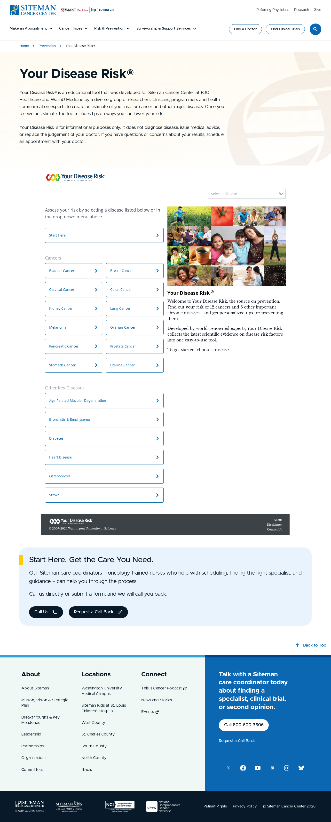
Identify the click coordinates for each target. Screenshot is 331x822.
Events (147, 712)
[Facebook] (243, 768)
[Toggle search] (315, 29)
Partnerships (32, 746)
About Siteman (35, 688)
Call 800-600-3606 (244, 725)
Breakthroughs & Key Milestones (40, 720)
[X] (228, 768)
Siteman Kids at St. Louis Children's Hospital (103, 708)
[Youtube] (257, 768)
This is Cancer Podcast (161, 688)
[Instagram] (286, 768)
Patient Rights (215, 806)
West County (93, 723)
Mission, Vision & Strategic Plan (44, 702)
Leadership (31, 734)
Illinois (86, 770)
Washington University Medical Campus (101, 691)
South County (94, 746)
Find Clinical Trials (285, 29)
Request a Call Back (237, 741)
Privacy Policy (245, 806)
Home (24, 46)
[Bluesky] (301, 768)
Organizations (33, 758)
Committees (32, 770)
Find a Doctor (245, 29)
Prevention (47, 46)
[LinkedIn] (272, 768)
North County (94, 758)
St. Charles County (98, 734)
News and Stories (156, 700)
